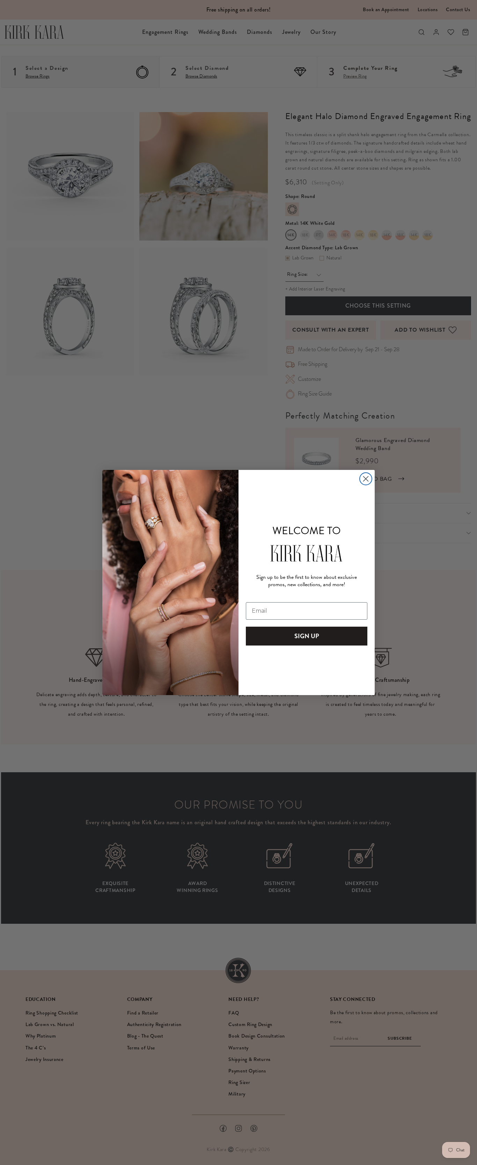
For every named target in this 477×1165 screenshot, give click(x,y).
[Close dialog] (366, 479)
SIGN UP (306, 636)
